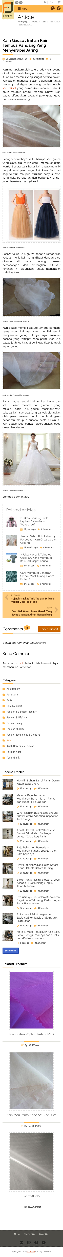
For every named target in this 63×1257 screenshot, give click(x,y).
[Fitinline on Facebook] (36, 1242)
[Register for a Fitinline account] (45, 2)
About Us (43, 1234)
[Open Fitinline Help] (58, 8)
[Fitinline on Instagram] (29, 1242)
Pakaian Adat (13, 751)
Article (35, 21)
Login (20, 663)
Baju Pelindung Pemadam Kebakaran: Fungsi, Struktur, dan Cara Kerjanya (36, 850)
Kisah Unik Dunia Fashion (20, 746)
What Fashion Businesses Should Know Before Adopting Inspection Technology (37, 816)
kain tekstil (9, 88)
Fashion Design (14, 723)
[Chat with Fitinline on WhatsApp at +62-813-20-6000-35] (17, 2)
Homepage (23, 21)
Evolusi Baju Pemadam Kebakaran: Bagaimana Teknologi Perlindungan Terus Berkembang (38, 900)
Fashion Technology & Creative (23, 734)
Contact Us (29, 1234)
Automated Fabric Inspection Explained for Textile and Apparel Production (37, 917)
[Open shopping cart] (58, 2)
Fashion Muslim (15, 729)
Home (17, 1234)
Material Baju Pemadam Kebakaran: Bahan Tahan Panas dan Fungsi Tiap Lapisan (36, 798)
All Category (13, 688)
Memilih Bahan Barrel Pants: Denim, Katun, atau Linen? (38, 782)
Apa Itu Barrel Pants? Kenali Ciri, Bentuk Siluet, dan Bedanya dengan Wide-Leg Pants (36, 833)
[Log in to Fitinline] (51, 2)
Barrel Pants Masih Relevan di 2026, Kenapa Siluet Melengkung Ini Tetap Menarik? (38, 883)
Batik (9, 700)
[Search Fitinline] (53, 8)
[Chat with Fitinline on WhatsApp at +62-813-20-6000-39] (21, 2)
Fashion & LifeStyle (17, 717)
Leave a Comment (49, 629)
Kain (43, 21)
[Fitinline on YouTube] (22, 1242)
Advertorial (12, 694)
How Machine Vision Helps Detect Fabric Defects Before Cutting (37, 866)
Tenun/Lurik (12, 757)
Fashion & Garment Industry (21, 711)
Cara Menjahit (14, 706)
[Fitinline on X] (44, 1242)
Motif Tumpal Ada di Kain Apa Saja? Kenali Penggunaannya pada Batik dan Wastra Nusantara (38, 935)
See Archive (10, 950)
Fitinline (31, 1251)
